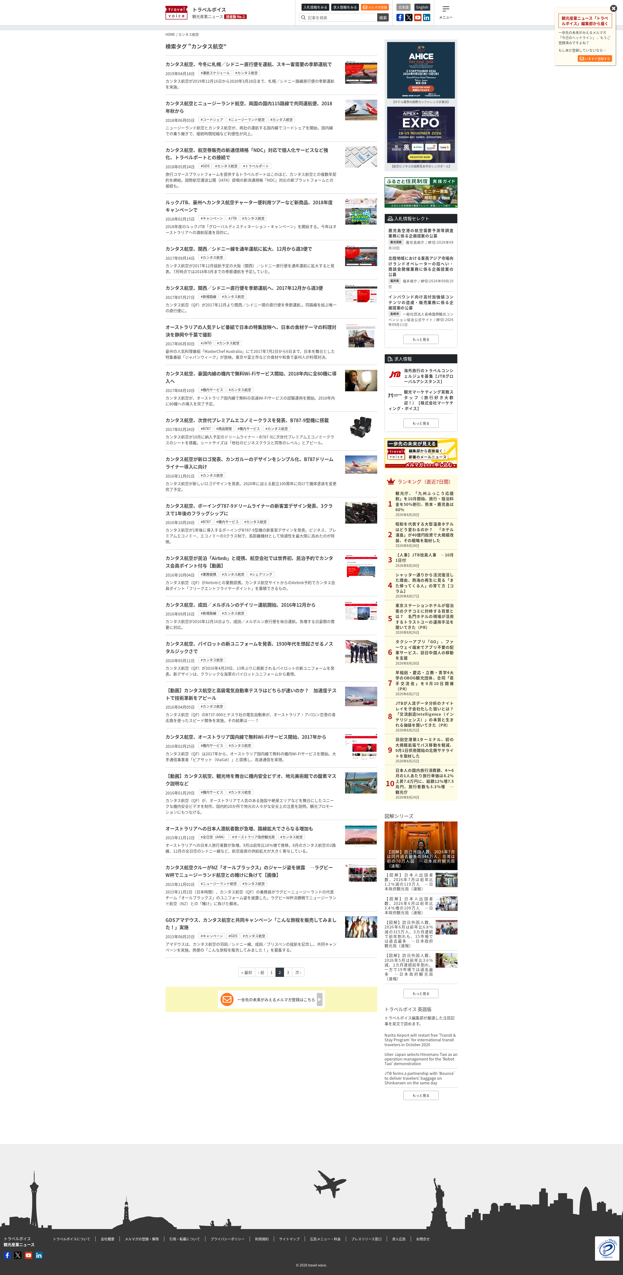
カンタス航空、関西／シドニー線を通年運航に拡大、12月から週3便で (238, 248)
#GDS (205, 165)
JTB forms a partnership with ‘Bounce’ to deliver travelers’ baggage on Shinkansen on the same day (420, 1077)
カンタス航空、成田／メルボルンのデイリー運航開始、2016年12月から (240, 604)
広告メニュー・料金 (325, 1238)
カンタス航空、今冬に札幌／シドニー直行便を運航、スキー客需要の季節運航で (248, 64)
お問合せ (423, 1238)
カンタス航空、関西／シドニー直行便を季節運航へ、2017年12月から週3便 (244, 288)
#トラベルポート (256, 165)
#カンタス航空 (246, 72)
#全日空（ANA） (214, 836)
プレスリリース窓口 (366, 1238)
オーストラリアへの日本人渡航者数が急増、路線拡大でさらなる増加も (239, 828)
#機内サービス (212, 389)
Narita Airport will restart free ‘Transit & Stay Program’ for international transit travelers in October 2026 (420, 1039)
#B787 (206, 428)
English (422, 7)
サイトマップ (289, 1238)
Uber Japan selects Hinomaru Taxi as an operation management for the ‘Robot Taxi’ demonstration (421, 1058)
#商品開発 (224, 428)
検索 (383, 17)
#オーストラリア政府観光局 (253, 836)
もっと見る (421, 339)
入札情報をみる (315, 7)
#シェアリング (261, 574)
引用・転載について (184, 1238)
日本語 (403, 7)
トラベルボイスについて (71, 1238)
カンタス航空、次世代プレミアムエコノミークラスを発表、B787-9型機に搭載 (247, 420)
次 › (298, 972)
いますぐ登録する (597, 58)
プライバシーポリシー (228, 1238)
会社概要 (107, 1238)
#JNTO (206, 342)
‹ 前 (261, 972)
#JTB (233, 218)
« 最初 (246, 972)
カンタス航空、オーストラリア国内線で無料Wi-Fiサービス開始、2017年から (245, 736)
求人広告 (399, 1238)
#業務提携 (208, 574)
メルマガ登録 (377, 7)
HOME (170, 34)
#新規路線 (208, 296)
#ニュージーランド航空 (247, 119)
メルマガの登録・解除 (142, 1238)
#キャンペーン (212, 218)
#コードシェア (212, 119)
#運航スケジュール (215, 72)
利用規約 (262, 1238)
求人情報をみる (345, 7)
